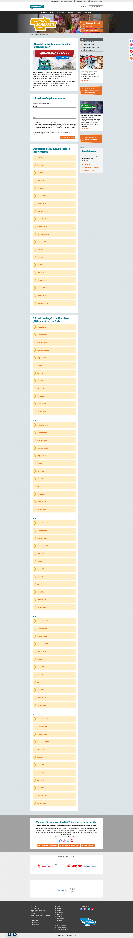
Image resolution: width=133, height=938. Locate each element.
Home (31, 34)
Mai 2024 (40, 381)
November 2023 (42, 433)
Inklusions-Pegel (44, 34)
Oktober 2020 (42, 734)
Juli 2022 (40, 561)
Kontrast (96, 1)
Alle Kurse (87, 164)
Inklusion (37, 34)
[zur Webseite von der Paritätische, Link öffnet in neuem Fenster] (62, 890)
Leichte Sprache (68, 1)
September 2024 (43, 350)
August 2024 (41, 358)
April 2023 (40, 486)
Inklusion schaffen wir (90, 50)
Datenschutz (68, 936)
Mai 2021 (40, 675)
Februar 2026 (42, 196)
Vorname (35, 106)
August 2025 (41, 242)
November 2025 (42, 219)
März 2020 (41, 788)
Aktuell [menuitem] (52, 12)
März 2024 (41, 396)
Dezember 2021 (42, 621)
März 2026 (41, 188)
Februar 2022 (42, 600)
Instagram (64, 840)
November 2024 (42, 335)
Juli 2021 (40, 659)
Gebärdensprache (81, 1)
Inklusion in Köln (88, 42)
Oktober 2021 (42, 636)
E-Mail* (34, 117)
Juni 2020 (40, 765)
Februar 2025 (42, 288)
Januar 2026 (41, 204)
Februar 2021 (42, 698)
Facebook (60, 840)
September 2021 (43, 644)
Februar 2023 (42, 502)
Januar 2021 (41, 705)
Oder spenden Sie (92, 30)
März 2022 (41, 592)
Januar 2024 (41, 411)
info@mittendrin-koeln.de (42, 915)
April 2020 (40, 780)
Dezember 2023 (42, 425)
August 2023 (41, 456)
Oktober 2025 (42, 227)
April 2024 (40, 388)
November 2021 (42, 629)
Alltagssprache (55, 1)
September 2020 (43, 742)
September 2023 (43, 448)
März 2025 (41, 280)
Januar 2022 (41, 607)
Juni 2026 (40, 165)
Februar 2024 (42, 404)
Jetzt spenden (89, 846)
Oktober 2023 (42, 440)
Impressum (60, 936)
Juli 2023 (40, 463)
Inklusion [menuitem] (70, 12)
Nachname (35, 112)
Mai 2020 (40, 772)
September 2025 (43, 234)
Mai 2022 (40, 577)
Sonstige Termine (89, 170)
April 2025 (40, 273)
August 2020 (41, 749)
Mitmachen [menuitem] (88, 12)
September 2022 (43, 546)
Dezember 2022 (42, 523)
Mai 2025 (40, 265)
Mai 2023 (40, 479)
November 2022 (42, 531)
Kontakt (83, 7)
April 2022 (40, 584)
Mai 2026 (40, 173)
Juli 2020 (40, 757)
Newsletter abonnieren (48, 846)
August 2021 (41, 652)
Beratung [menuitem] (44, 12)
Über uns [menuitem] (79, 12)
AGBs (74, 936)
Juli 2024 (40, 365)
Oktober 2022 (42, 538)
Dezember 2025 (42, 211)
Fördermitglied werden (70, 846)
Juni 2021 (40, 667)
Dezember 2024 (42, 303)
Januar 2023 (41, 509)
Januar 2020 (41, 803)
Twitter (68, 840)
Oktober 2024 (42, 342)
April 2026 (40, 181)
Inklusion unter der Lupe (91, 47)
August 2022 (41, 554)
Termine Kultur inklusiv (91, 167)
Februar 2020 (42, 796)
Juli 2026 (40, 158)
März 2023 (41, 494)
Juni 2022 (40, 569)
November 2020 (42, 726)
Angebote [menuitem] (60, 12)
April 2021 (40, 682)
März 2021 (41, 690)
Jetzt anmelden (68, 137)
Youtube (72, 840)
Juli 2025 (40, 250)
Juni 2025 (40, 257)
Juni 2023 (40, 471)
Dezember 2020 (42, 719)
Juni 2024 (40, 373)
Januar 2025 (41, 296)
